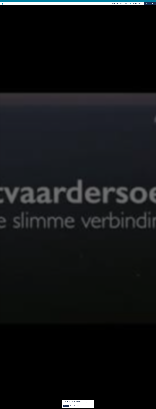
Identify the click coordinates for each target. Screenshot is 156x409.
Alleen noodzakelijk (72, 405)
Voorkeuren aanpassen (80, 405)
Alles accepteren (66, 405)
